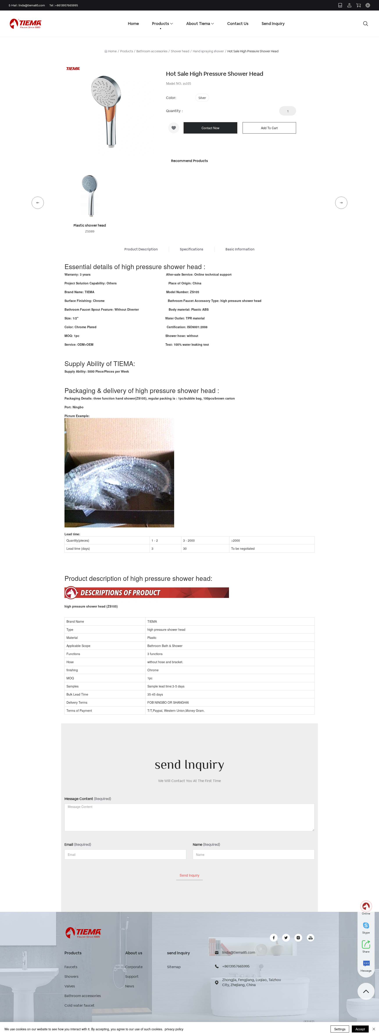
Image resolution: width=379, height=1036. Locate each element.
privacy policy (174, 1029)
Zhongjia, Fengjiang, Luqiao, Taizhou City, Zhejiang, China (251, 982)
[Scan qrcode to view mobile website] (340, 5)
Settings (339, 1029)
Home (112, 51)
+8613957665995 (66, 5)
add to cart (269, 128)
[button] (38, 203)
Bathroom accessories (151, 51)
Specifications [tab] (191, 249)
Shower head (180, 51)
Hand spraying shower (208, 51)
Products (126, 51)
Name (206, 844)
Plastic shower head (89, 225)
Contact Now (210, 128)
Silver (202, 98)
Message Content (87, 798)
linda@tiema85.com (32, 5)
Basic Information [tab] (239, 249)
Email (77, 844)
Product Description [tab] (140, 249)
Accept (360, 1029)
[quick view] (90, 196)
